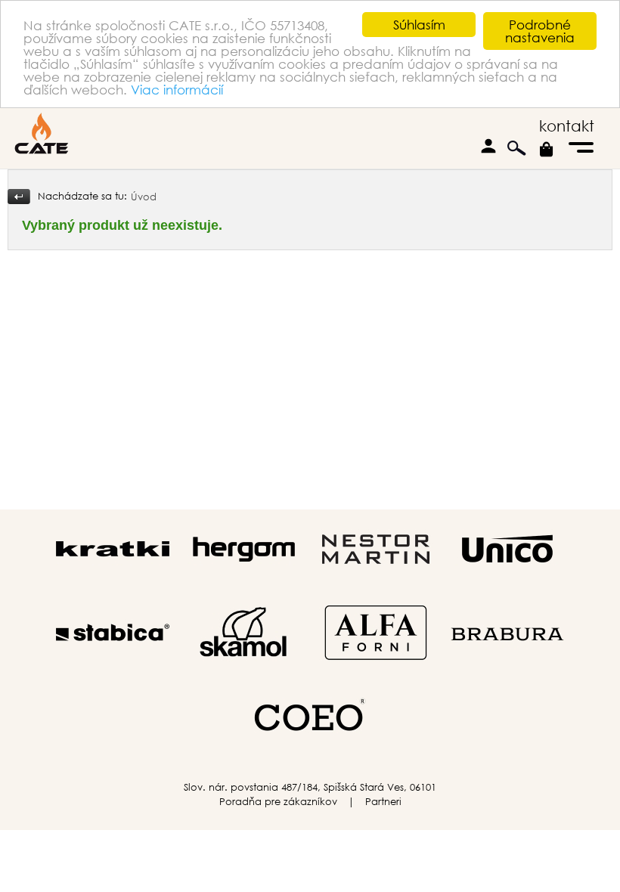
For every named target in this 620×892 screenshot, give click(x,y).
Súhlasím (419, 25)
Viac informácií (177, 90)
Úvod (144, 196)
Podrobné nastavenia (540, 31)
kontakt (566, 126)
